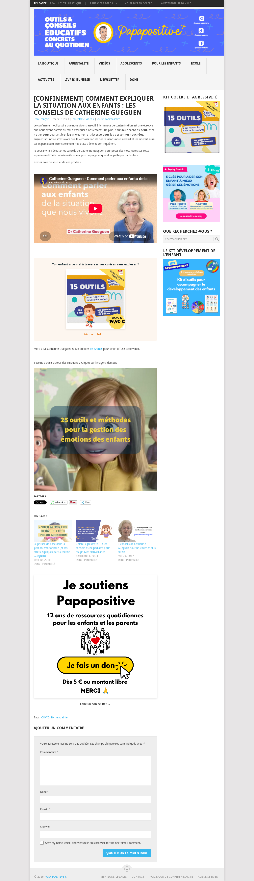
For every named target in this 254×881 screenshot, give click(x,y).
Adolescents (131, 63)
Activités (46, 80)
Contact (138, 876)
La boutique (48, 63)
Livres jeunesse (77, 80)
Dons (134, 80)
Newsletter (109, 80)
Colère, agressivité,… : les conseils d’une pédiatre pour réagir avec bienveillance (93, 547)
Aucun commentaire (108, 119)
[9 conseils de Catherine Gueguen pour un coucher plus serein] (137, 531)
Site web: (45, 826)
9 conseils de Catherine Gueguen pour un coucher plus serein (137, 547)
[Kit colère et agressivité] (191, 157)
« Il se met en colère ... (139, 3)
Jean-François (41, 119)
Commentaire (49, 752)
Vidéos (104, 63)
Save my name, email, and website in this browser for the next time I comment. (93, 842)
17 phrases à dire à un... (103, 3)
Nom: (44, 792)
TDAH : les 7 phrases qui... (66, 3)
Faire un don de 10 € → (95, 704)
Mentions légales (113, 876)
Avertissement (209, 876)
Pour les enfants (166, 63)
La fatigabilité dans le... (176, 3)
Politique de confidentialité (171, 876)
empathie (61, 717)
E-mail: (45, 809)
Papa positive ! (55, 876)
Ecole (195, 63)
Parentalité (79, 63)
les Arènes (96, 348)
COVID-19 (47, 717)
